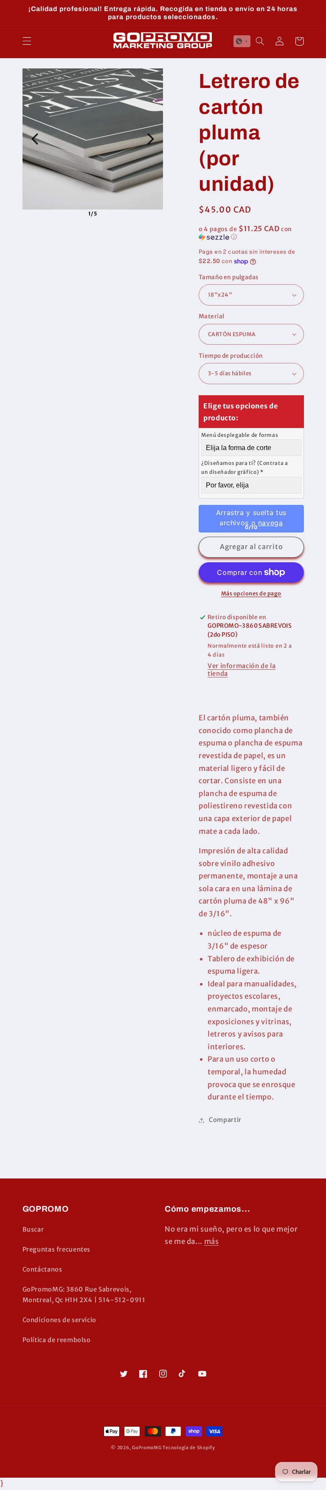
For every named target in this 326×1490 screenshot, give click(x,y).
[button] (27, 41)
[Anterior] (34, 139)
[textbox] (251, 435)
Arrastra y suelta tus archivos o (251, 517)
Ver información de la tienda (241, 669)
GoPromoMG (147, 1447)
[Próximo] (150, 139)
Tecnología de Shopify (189, 1447)
